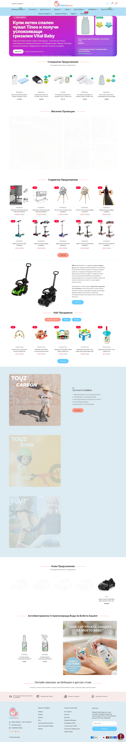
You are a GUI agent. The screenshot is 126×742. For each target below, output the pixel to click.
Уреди (67, 9)
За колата (32, 9)
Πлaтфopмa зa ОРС (69, 723)
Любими (40, 714)
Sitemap (40, 729)
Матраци (76, 319)
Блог (39, 720)
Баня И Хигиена (106, 9)
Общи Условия (68, 731)
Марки (73, 14)
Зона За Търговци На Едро (45, 726)
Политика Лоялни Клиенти (45, 723)
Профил (40, 711)
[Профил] (107, 4)
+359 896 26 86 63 (16, 725)
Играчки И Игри (60, 14)
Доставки (67, 717)
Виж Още (63, 255)
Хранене (57, 9)
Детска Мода (78, 9)
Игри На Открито (44, 14)
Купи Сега (78, 302)
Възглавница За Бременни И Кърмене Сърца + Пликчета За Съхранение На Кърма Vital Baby (63, 96)
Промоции (84, 13)
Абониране (104, 729)
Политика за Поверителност (72, 729)
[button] (111, 38)
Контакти (66, 714)
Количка (40, 717)
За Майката (92, 9)
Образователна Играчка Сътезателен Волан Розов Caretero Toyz (41, 351)
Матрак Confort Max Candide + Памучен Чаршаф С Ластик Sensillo (19, 96)
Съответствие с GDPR (70, 726)
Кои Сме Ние (68, 711)
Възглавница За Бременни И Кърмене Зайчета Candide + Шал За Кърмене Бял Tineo (85, 96)
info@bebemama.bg (16, 728)
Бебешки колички (18, 9)
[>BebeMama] (63, 3)
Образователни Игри (52, 319)
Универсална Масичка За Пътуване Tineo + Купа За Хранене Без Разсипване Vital (41, 96)
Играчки (66, 319)
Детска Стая (44, 9)
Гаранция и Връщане (70, 720)
